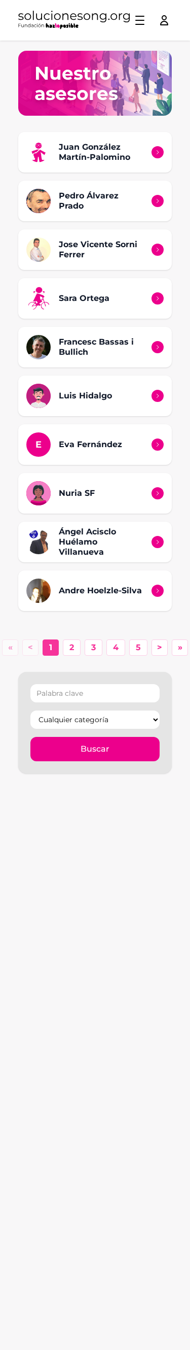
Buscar (95, 749)
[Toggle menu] (140, 20)
